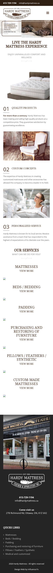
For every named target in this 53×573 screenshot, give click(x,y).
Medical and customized (17, 553)
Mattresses (26, 268)
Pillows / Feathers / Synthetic (26, 359)
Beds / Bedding (26, 289)
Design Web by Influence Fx (26, 569)
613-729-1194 (26, 497)
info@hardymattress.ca (29, 3)
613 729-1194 (9, 3)
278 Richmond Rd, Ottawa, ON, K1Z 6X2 (26, 513)
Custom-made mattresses (26, 383)
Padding (26, 309)
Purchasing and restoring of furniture (26, 333)
